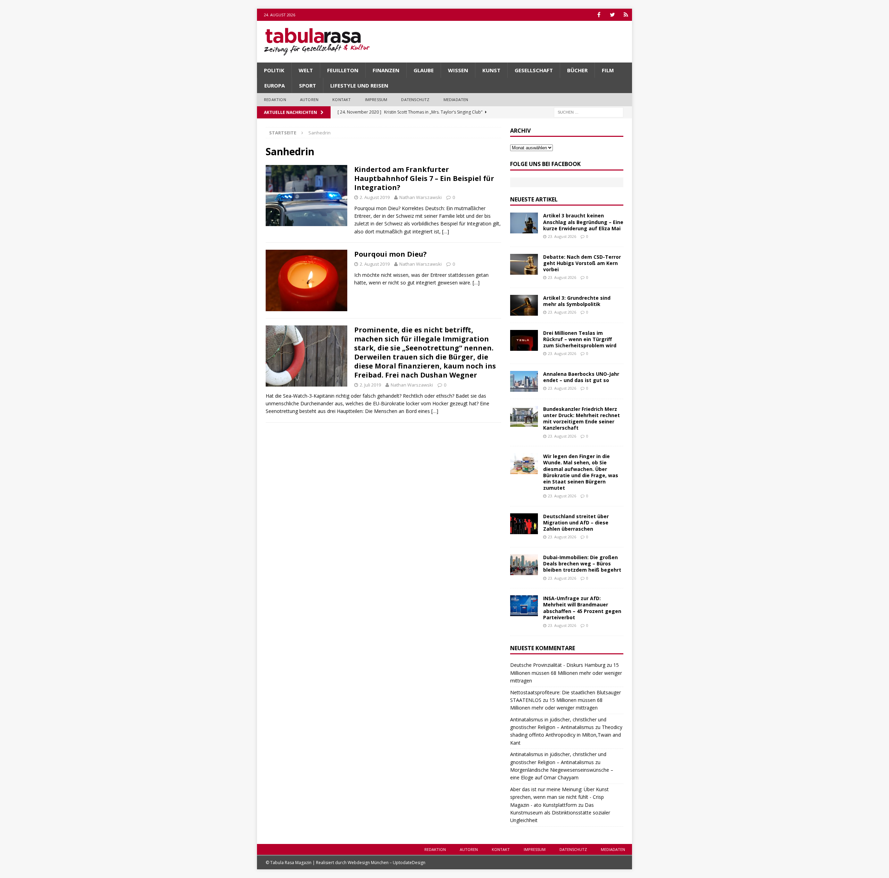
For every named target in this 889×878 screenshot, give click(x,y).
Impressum (376, 99)
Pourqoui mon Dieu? (390, 254)
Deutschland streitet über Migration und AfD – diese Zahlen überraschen (576, 522)
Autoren (309, 99)
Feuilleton (342, 70)
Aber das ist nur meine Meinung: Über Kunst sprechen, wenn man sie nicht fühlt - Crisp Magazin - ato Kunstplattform (559, 797)
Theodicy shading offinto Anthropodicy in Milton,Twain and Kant (566, 735)
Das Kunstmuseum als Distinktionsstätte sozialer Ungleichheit (560, 813)
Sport (307, 85)
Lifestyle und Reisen (359, 85)
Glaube (424, 70)
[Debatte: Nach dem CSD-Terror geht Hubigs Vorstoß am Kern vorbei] (524, 264)
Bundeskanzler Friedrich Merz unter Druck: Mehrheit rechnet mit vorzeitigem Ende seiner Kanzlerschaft (581, 418)
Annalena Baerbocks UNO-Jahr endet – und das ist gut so (581, 377)
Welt (306, 70)
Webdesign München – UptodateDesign (386, 862)
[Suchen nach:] (588, 111)
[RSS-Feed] (626, 15)
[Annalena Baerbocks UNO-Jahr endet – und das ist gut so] (524, 381)
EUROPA (274, 85)
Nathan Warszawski (420, 197)
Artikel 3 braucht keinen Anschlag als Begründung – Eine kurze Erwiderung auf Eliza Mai (583, 221)
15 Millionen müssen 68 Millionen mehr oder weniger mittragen (566, 673)
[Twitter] (612, 15)
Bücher (577, 70)
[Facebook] (599, 15)
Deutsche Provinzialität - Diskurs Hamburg (557, 665)
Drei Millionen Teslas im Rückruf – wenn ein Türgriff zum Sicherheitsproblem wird (579, 339)
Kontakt (341, 99)
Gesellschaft (534, 70)
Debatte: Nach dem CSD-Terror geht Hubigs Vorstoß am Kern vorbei (582, 263)
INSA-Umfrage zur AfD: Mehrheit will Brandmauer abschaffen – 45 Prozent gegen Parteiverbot (582, 608)
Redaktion (275, 99)
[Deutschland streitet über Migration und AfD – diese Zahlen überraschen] (524, 523)
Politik (274, 70)
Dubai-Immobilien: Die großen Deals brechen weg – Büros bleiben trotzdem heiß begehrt (582, 563)
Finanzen (386, 70)
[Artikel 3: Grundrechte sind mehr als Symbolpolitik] (524, 305)
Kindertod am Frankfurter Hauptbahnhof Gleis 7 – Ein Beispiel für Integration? (424, 178)
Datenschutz (415, 99)
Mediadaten (455, 99)
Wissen (458, 70)
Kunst (491, 70)
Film (608, 70)
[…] (445, 231)
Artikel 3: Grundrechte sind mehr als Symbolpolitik (576, 301)
